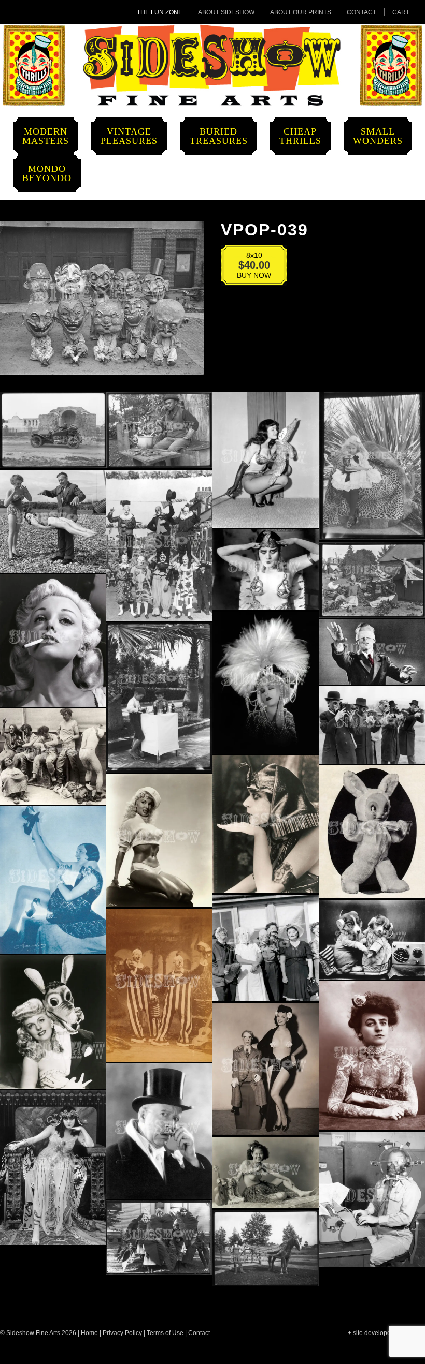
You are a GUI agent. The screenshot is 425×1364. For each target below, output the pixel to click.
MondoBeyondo (47, 173)
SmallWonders (378, 136)
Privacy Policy (122, 1333)
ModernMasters (45, 136)
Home (89, 1333)
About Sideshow (226, 12)
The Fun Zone (159, 12)
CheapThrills (300, 136)
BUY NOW (247, 267)
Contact (361, 12)
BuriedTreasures (219, 136)
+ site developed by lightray (386, 1333)
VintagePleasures (129, 136)
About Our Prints (300, 12)
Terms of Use (165, 1333)
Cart (400, 12)
